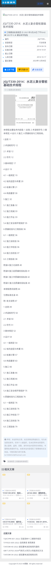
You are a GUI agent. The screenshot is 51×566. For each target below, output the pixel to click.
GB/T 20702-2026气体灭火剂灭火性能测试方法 (23, 550)
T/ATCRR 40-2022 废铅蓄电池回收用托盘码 (21, 546)
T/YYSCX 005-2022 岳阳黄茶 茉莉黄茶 (19, 542)
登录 (41, 4)
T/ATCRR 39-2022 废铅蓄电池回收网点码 (20, 554)
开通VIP (24, 70)
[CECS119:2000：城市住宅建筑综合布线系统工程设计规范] (13, 509)
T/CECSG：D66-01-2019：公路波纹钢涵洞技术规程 (37, 523)
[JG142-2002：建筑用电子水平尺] (38, 480)
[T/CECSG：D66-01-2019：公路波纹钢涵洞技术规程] (38, 509)
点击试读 (38, 70)
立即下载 (10, 70)
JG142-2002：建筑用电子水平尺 (37, 494)
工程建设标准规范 (13, 32)
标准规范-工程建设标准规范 (18, 461)
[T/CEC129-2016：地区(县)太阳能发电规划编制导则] (13, 480)
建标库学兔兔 (22, 35)
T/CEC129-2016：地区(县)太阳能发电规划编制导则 (13, 494)
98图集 (25, 564)
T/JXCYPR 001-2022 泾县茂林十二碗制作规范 (22, 538)
